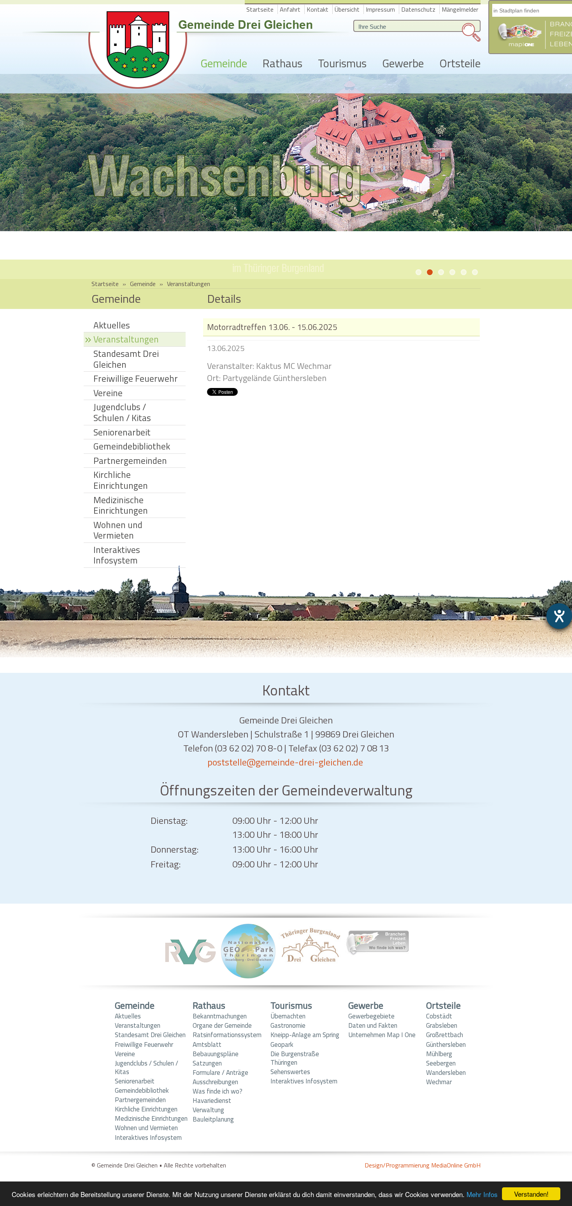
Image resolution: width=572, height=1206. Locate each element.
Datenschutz (418, 9)
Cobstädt (439, 1016)
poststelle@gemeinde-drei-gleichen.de (285, 762)
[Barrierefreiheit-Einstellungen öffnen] (559, 616)
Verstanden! (531, 1194)
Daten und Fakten (372, 1025)
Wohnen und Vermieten (117, 530)
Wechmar (439, 1082)
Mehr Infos (482, 1194)
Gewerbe (403, 64)
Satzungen (207, 1063)
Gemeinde (223, 64)
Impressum (380, 9)
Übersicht (347, 9)
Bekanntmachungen (220, 1016)
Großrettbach (444, 1034)
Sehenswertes (290, 1071)
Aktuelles (111, 325)
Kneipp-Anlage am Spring (304, 1034)
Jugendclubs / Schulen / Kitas (122, 412)
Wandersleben (446, 1072)
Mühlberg (439, 1054)
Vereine (108, 393)
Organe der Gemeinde (222, 1025)
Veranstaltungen (188, 283)
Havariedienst (212, 1100)
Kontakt (317, 9)
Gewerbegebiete (371, 1016)
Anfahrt (290, 9)
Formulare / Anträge (220, 1072)
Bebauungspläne (216, 1054)
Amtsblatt (207, 1044)
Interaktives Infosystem (116, 555)
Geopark (281, 1044)
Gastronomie (287, 1025)
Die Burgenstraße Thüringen (294, 1058)
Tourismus (342, 64)
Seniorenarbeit (122, 432)
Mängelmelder (460, 9)
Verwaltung (208, 1110)
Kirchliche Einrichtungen (120, 480)
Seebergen (441, 1063)
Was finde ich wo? (217, 1091)
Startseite (260, 9)
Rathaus (282, 64)
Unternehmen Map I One (382, 1034)
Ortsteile (460, 64)
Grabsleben (441, 1025)
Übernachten (287, 1016)
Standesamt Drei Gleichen (126, 359)
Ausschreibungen (215, 1082)
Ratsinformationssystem (227, 1034)
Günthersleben (446, 1044)
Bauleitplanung (213, 1119)
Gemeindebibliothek (131, 446)
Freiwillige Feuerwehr (135, 378)
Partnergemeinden (130, 460)
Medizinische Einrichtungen (120, 505)
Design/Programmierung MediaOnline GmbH (423, 1165)
